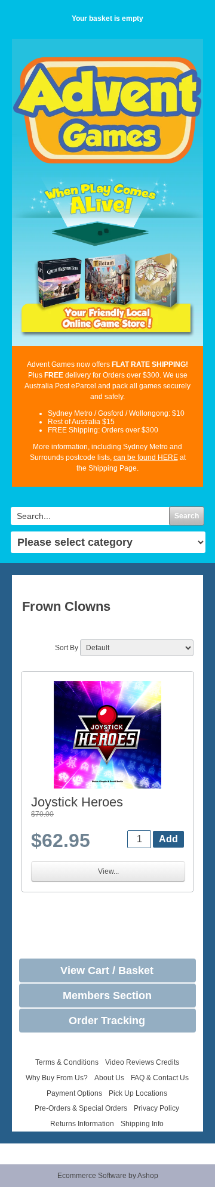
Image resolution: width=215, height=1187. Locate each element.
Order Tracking (107, 1021)
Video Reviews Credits (142, 1062)
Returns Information (82, 1124)
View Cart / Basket (106, 970)
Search (186, 516)
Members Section (107, 995)
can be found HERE (145, 457)
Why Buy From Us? (57, 1078)
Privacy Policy (156, 1108)
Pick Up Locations (138, 1093)
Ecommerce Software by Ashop (107, 1175)
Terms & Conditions (67, 1062)
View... (108, 871)
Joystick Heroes (77, 802)
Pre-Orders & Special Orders (81, 1108)
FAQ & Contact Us (160, 1078)
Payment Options (74, 1093)
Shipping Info (142, 1124)
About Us (109, 1078)
